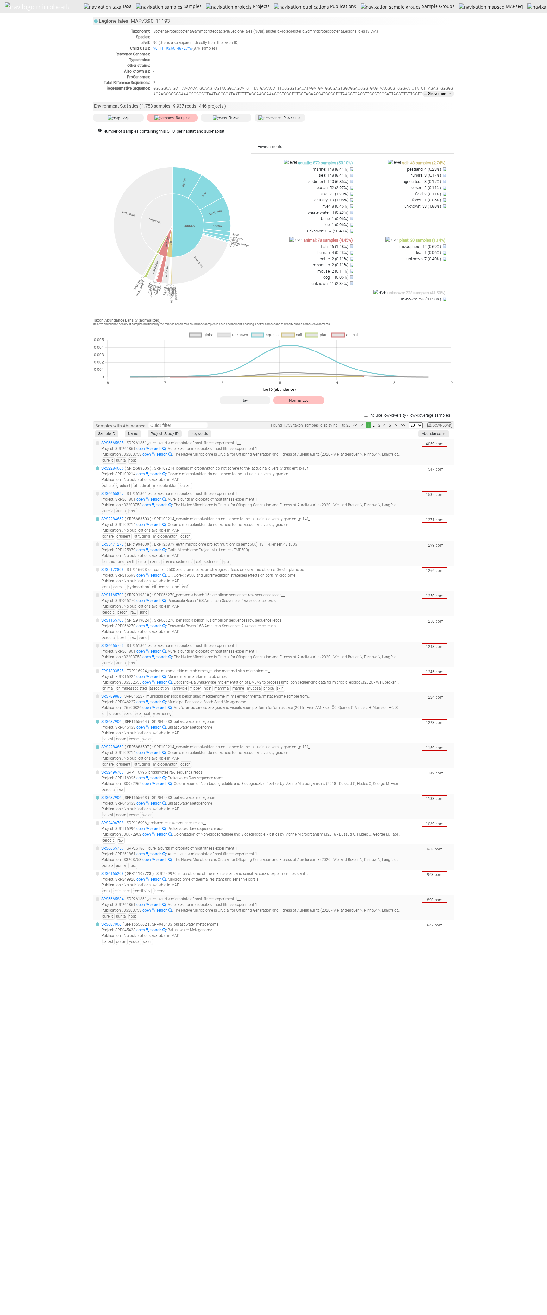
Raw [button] (245, 400)
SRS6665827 (112, 493)
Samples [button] (183, 118)
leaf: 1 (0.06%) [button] (429, 252)
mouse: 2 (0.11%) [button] (333, 271)
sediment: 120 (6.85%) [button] (328, 181)
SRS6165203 (112, 873)
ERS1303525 (112, 671)
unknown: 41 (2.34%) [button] (330, 283)
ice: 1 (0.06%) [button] (336, 224)
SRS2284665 (112, 468)
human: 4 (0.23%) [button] (333, 252)
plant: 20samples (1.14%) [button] (422, 240)
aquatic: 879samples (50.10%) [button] (325, 163)
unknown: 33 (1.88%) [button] (423, 206)
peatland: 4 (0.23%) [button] (424, 169)
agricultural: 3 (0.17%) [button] (422, 181)
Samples (191, 6)
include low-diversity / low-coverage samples (409, 415)
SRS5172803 (112, 569)
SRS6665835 (112, 443)
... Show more (438, 94)
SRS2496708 (112, 823)
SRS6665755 (112, 645)
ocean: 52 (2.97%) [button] (333, 187)
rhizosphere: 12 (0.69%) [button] (420, 246)
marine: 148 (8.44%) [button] (331, 169)
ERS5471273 (112, 544)
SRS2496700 (112, 772)
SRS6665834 (112, 899)
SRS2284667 (112, 519)
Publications (342, 6)
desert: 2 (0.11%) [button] (426, 187)
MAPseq (514, 6)
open (141, 448)
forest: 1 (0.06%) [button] (427, 200)
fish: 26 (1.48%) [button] (335, 246)
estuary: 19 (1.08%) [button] (331, 200)
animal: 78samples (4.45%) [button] (328, 240)
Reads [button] (234, 118)
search (156, 448)
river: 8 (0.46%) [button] (335, 206)
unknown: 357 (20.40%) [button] (328, 231)
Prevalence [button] (292, 118)
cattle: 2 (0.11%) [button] (334, 258)
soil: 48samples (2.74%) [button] (424, 163)
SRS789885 (111, 696)
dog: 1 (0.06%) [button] (336, 277)
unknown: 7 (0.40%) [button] (424, 258)
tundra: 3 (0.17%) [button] (426, 175)
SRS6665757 (112, 848)
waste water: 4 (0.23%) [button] (328, 212)
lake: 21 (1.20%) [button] (334, 194)
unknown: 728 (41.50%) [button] (421, 299)
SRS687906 (111, 721)
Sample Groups (437, 6)
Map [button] (125, 118)
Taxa (126, 6)
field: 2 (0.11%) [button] (428, 194)
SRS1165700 (112, 595)
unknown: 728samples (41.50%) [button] (416, 292)
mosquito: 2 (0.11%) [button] (331, 264)
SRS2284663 (112, 747)
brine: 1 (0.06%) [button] (335, 218)
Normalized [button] (299, 400)
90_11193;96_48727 (170, 48)
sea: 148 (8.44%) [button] (334, 175)
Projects (260, 6)
